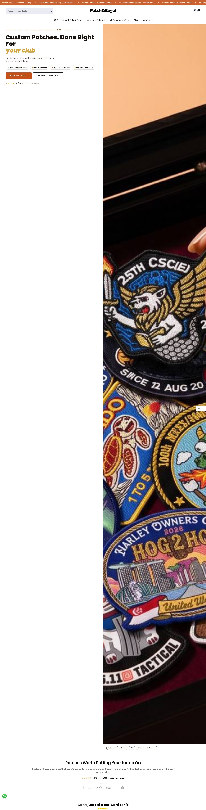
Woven (123, 748)
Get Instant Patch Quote (70, 20)
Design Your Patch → (18, 75)
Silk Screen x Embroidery (146, 748)
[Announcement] (39, 2)
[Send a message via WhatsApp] (4, 796)
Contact (147, 20)
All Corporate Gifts (119, 20)
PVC (132, 748)
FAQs (136, 20)
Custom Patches (96, 20)
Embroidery (112, 748)
